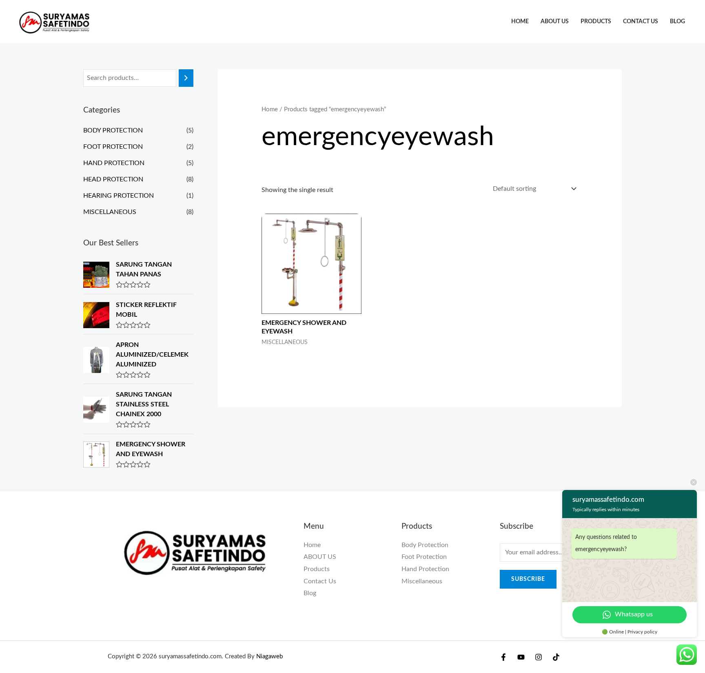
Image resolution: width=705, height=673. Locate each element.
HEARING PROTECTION (118, 195)
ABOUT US (555, 21)
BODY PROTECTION (113, 130)
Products (596, 21)
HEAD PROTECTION (113, 179)
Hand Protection (425, 569)
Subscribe (528, 579)
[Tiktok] (556, 657)
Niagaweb (269, 656)
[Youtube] (521, 657)
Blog (677, 21)
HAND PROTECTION (113, 163)
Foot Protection (424, 557)
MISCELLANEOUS (109, 212)
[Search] (186, 78)
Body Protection (424, 545)
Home (520, 21)
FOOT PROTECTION (113, 146)
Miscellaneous (421, 581)
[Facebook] (503, 657)
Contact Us (640, 21)
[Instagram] (538, 657)
